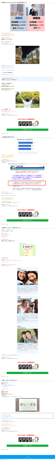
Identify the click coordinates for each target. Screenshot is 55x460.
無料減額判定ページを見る (4, 459)
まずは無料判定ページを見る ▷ (27, 129)
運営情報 (27, 456)
